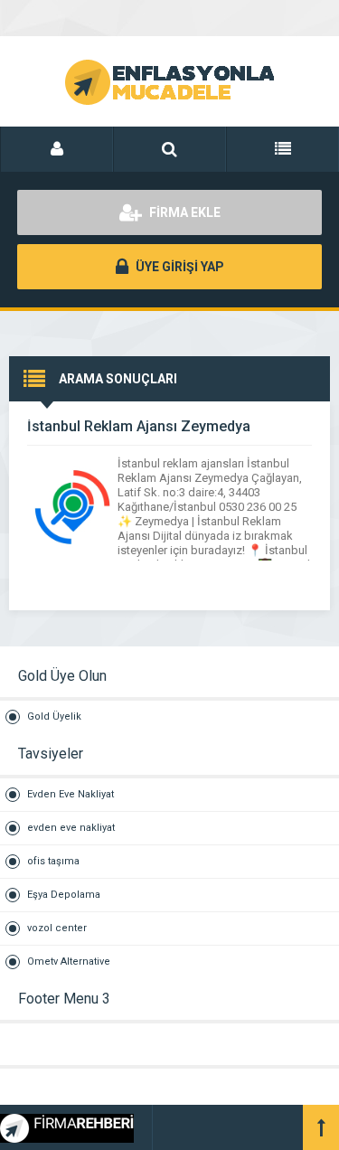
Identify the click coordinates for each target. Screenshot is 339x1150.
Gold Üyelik (54, 716)
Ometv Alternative (68, 961)
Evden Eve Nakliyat (70, 794)
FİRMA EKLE (183, 212)
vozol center (57, 928)
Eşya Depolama (63, 894)
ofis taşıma (53, 861)
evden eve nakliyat (71, 828)
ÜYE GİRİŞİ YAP (178, 266)
